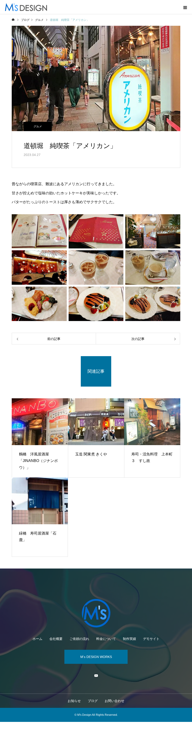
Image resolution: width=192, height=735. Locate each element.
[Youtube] (96, 675)
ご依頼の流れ (79, 639)
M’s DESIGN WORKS (96, 657)
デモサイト (151, 639)
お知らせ (74, 701)
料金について (106, 639)
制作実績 (129, 639)
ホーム (37, 639)
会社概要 (56, 639)
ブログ (93, 701)
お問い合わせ (114, 701)
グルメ (37, 126)
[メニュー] (185, 7)
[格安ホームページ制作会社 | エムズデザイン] (96, 613)
